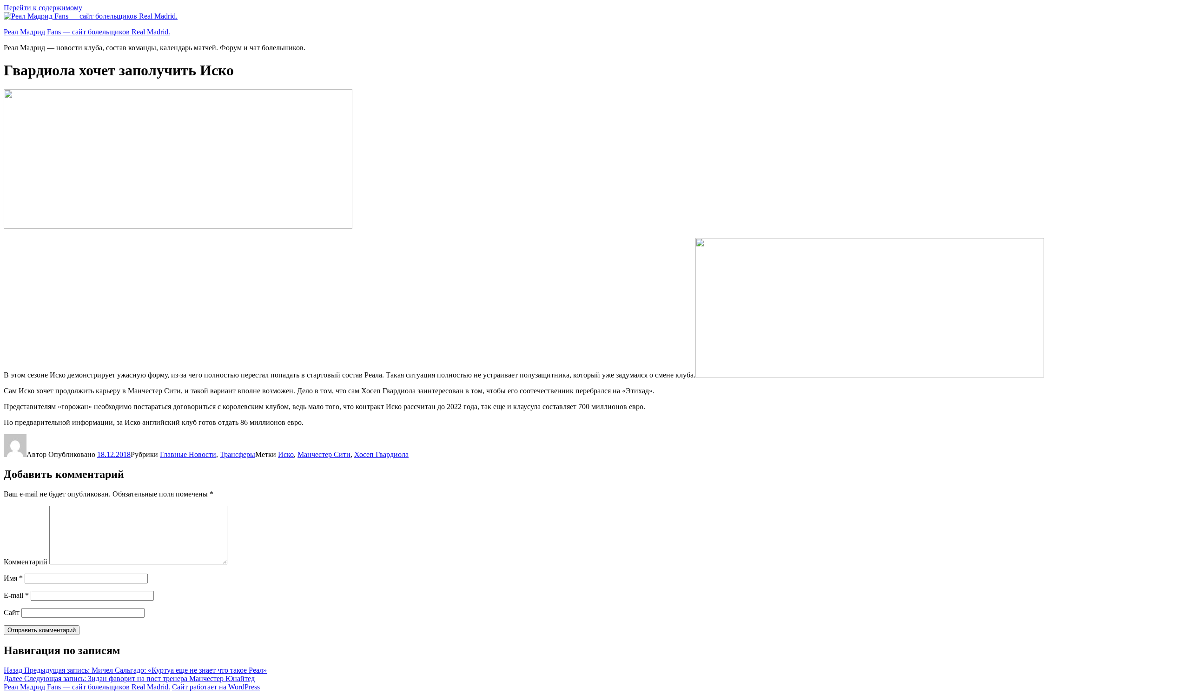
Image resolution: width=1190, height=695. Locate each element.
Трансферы (237, 454)
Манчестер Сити (324, 454)
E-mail (16, 595)
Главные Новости (188, 454)
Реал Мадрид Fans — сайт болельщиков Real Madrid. (87, 32)
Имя (13, 578)
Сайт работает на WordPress (216, 687)
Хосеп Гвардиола (381, 454)
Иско (286, 454)
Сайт (12, 612)
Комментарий (25, 562)
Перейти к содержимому (43, 8)
